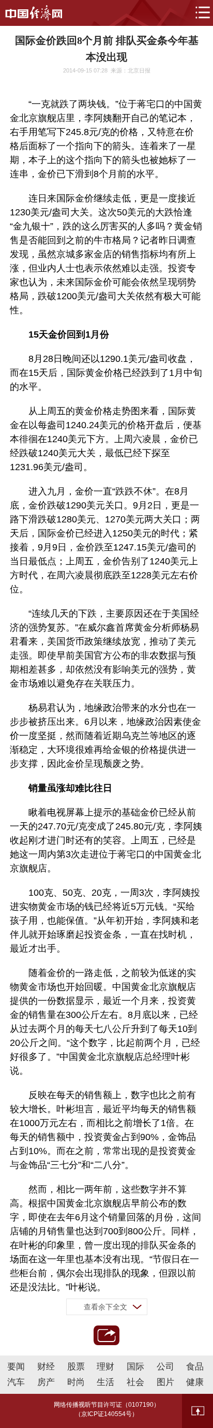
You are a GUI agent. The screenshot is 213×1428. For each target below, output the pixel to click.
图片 (165, 1382)
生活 (105, 1382)
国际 (135, 1367)
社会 (135, 1382)
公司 (165, 1367)
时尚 (76, 1382)
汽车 (16, 1382)
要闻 (16, 1367)
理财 (105, 1367)
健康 (195, 1382)
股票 (76, 1367)
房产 (46, 1382)
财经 (46, 1367)
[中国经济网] (33, 13)
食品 (195, 1367)
